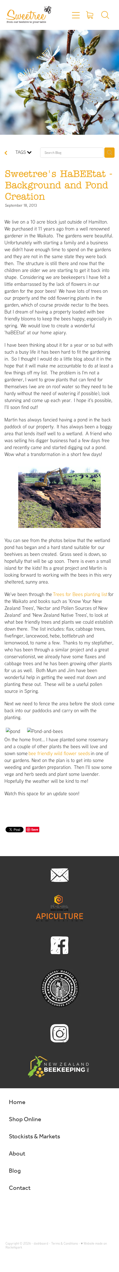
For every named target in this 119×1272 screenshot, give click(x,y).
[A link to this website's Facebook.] (12, 1207)
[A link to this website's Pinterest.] (33, 1207)
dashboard (41, 1243)
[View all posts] (5, 153)
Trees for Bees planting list (80, 594)
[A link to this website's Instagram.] (23, 1207)
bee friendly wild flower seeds (59, 753)
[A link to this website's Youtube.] (44, 1207)
